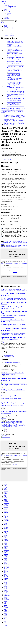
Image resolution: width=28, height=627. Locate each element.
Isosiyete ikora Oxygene (11, 426)
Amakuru (6, 9)
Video (8, 14)
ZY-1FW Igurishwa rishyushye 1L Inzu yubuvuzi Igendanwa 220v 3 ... (15, 97)
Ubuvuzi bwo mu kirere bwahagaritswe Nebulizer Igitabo (14, 52)
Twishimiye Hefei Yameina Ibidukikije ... (13, 390)
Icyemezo (6, 17)
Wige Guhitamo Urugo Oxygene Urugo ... (13, 403)
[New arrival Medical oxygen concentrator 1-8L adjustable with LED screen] (14, 317)
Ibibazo (5, 10)
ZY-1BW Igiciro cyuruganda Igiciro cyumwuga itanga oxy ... (15, 88)
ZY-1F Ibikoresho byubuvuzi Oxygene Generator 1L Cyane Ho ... (15, 105)
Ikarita (20, 421)
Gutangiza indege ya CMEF (9, 396)
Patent (8, 15)
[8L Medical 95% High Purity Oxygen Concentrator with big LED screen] (14, 308)
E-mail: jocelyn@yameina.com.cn (12, 362)
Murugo (5, 3)
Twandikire (6, 18)
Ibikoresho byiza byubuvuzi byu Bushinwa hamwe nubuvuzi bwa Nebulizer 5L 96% (14, 246)
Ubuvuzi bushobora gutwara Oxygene (10, 425)
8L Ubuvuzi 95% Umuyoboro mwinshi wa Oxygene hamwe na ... (15, 46)
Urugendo (9, 13)
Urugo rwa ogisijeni (11, 6)
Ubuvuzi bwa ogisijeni (12, 7)
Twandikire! (3, 418)
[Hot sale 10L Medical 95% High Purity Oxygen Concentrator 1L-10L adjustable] (14, 334)
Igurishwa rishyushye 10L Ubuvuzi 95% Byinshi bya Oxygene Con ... (13, 338)
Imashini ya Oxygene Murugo (8, 422)
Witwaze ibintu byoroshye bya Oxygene (11, 423)
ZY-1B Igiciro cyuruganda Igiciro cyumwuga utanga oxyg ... (14, 79)
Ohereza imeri (4, 435)
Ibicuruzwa (6, 5)
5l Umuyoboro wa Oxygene (19, 424)
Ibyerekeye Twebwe (8, 11)
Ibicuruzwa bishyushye (12, 421)
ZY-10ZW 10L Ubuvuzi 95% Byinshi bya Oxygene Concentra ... (15, 69)
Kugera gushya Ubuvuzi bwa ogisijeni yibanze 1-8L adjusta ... (14, 60)
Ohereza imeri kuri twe (6, 159)
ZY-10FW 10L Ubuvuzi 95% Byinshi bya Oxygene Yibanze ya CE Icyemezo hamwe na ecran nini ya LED (14, 243)
